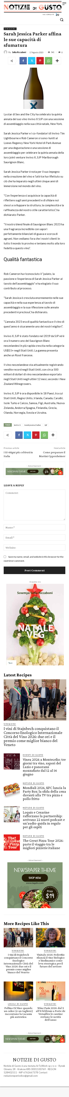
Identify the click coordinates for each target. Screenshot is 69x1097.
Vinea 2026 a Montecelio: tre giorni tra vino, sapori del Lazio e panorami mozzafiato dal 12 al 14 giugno (44, 766)
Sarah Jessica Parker (32, 425)
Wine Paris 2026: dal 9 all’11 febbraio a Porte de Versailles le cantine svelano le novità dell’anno (50, 1013)
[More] (57, 60)
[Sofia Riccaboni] (6, 52)
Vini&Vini (10, 29)
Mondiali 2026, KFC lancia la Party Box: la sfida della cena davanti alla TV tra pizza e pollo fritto (44, 793)
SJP (46, 425)
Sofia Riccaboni (19, 52)
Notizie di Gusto (33, 783)
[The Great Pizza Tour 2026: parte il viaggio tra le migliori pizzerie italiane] (12, 842)
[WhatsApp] (48, 60)
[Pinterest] (40, 60)
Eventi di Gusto (33, 755)
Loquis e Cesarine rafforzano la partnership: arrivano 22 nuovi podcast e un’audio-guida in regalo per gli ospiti (44, 819)
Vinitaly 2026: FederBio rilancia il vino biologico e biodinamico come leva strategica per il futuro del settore (51, 960)
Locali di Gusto (18, 1004)
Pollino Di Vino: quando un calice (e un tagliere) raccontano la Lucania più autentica (18, 1012)
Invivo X (17, 425)
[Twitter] (31, 60)
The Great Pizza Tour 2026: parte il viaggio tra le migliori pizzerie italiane (43, 844)
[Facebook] (23, 60)
